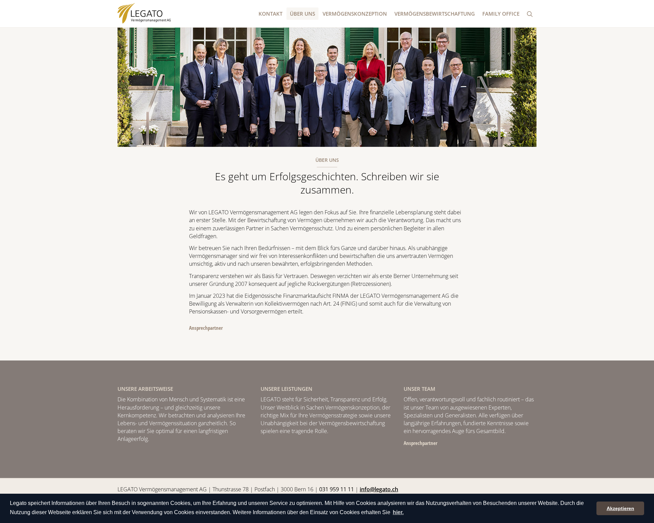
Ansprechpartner (206, 327)
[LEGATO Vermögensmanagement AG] (144, 13)
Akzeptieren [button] (620, 508)
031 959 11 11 (336, 489)
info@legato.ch (379, 489)
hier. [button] (398, 512)
